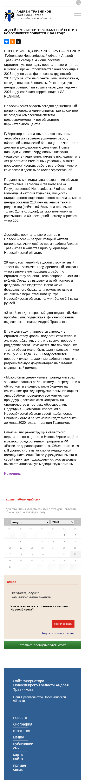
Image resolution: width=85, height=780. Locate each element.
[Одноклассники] (12, 41)
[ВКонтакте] (6, 41)
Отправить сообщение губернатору (43, 645)
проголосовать (63, 623)
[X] (18, 41)
